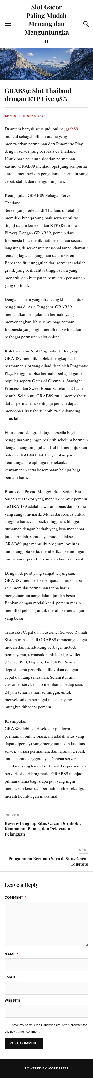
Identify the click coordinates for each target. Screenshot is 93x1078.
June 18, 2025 (34, 116)
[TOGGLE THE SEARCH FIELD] (85, 24)
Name (11, 954)
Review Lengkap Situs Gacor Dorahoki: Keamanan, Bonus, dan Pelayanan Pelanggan (43, 828)
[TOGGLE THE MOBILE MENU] (8, 24)
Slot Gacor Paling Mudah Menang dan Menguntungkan (46, 23)
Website (12, 1000)
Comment (15, 897)
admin (10, 116)
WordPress (58, 1068)
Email (12, 977)
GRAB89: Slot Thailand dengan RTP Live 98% (38, 94)
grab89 (72, 129)
